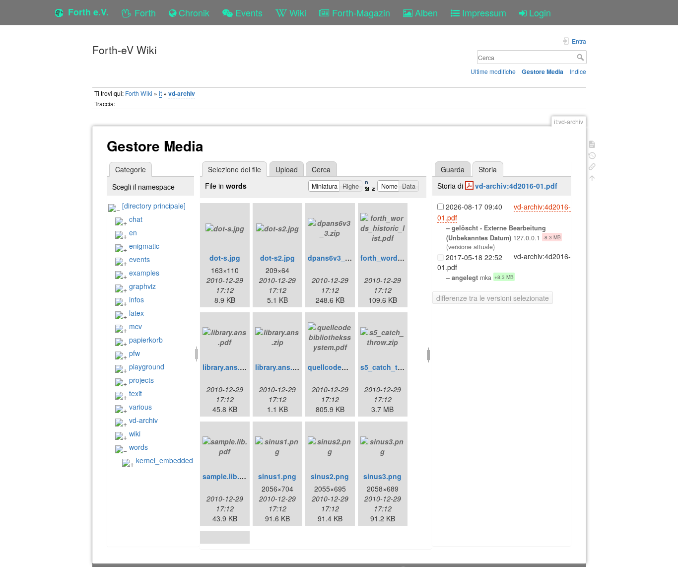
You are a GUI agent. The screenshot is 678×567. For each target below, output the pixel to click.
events (139, 259)
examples (144, 273)
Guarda (453, 169)
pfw (134, 353)
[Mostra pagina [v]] (592, 143)
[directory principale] (154, 206)
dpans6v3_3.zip (334, 258)
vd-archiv (181, 93)
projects (141, 380)
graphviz (142, 286)
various (140, 407)
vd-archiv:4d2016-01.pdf (516, 186)
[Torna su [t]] (592, 177)
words (138, 447)
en (133, 232)
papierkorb (146, 340)
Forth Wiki (138, 93)
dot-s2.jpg (277, 258)
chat (135, 219)
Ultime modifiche (493, 71)
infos (136, 299)
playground (146, 366)
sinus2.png (330, 476)
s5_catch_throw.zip (393, 367)
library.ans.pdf (227, 367)
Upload (286, 169)
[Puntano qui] (592, 165)
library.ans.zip (278, 367)
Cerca (581, 57)
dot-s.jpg (224, 258)
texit (135, 393)
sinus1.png (277, 476)
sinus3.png (382, 476)
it (160, 93)
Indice (578, 71)
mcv (135, 326)
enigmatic (144, 246)
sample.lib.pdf (227, 476)
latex (136, 313)
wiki (134, 433)
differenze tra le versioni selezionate (492, 298)
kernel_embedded (164, 460)
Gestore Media (542, 71)
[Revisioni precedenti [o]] (592, 154)
